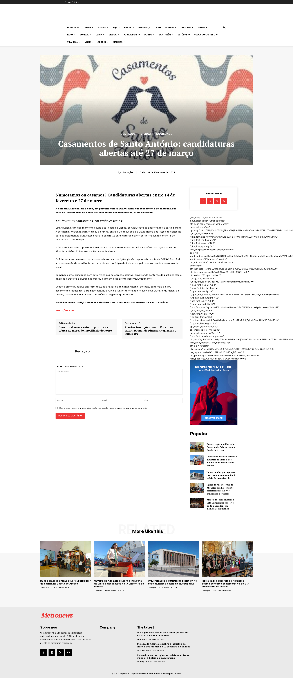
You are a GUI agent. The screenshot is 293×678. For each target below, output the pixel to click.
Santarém (165, 34)
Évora (201, 27)
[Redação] (63, 351)
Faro (70, 34)
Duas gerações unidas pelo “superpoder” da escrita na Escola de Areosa (221, 447)
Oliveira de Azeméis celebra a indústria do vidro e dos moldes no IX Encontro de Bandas (222, 461)
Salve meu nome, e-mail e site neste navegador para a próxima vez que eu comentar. (103, 408)
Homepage (73, 27)
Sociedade (164, 134)
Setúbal (182, 34)
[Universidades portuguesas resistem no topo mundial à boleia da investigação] (197, 475)
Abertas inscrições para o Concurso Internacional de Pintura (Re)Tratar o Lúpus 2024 (150, 330)
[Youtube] (68, 652)
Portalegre (130, 34)
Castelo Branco (164, 27)
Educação (142, 662)
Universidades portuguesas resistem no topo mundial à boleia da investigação (221, 475)
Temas (87, 27)
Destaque (128, 134)
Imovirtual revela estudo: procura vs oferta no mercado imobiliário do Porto (85, 329)
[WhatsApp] (224, 201)
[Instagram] (52, 652)
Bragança (144, 27)
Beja (114, 27)
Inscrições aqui (65, 310)
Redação (128, 172)
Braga (128, 27)
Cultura (141, 650)
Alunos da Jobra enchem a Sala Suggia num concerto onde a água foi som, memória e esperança (220, 504)
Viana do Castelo (204, 34)
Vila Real (72, 41)
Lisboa (113, 34)
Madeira (118, 41)
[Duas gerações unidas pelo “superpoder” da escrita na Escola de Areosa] (197, 447)
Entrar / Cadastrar (72, 2)
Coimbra (186, 27)
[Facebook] (203, 201)
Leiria (99, 34)
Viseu (88, 41)
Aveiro (102, 27)
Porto (148, 34)
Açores (102, 41)
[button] (224, 27)
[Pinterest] (217, 201)
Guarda (84, 34)
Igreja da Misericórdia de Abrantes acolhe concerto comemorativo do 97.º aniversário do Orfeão (220, 489)
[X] (210, 201)
